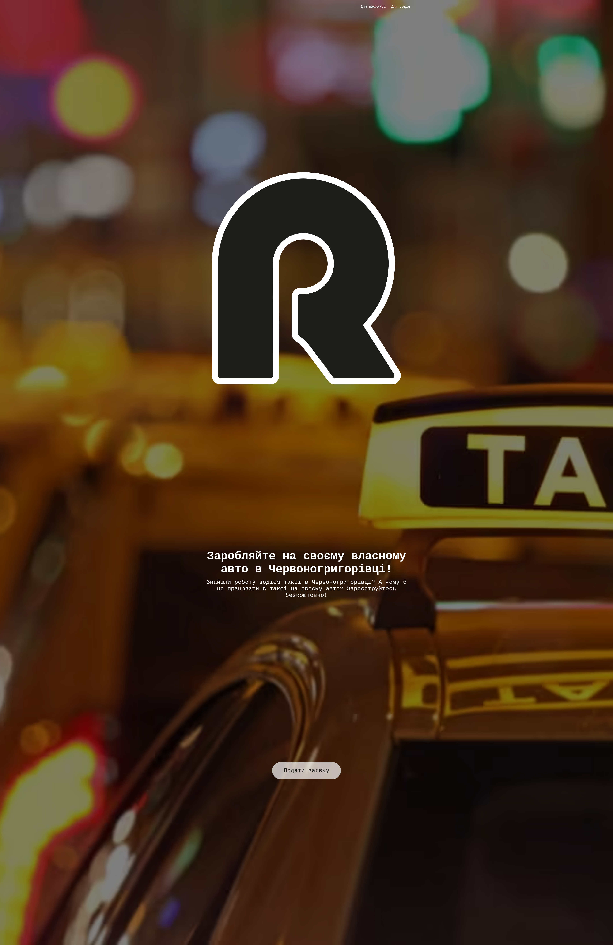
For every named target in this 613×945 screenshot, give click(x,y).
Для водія (400, 7)
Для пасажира (373, 7)
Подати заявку (306, 770)
